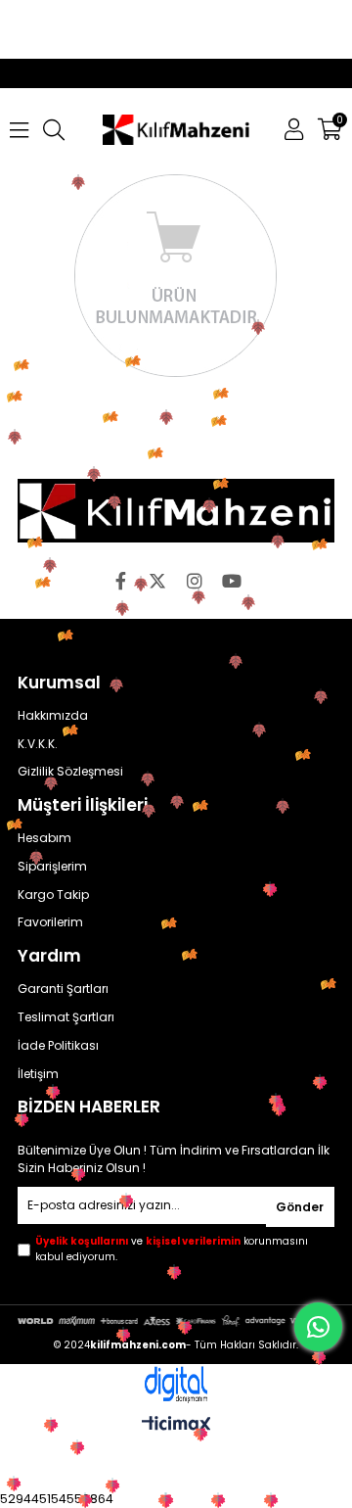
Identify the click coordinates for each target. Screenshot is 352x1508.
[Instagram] (194, 580)
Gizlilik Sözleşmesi (70, 771)
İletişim (38, 1074)
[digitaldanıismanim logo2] (176, 1385)
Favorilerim (50, 922)
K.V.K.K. (38, 744)
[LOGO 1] (176, 510)
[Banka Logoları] (176, 1320)
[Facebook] (120, 580)
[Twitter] (157, 580)
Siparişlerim (52, 866)
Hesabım (44, 838)
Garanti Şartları (63, 989)
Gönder (300, 1207)
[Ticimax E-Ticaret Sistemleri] (176, 1426)
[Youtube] (231, 580)
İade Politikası (58, 1046)
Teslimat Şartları (66, 1017)
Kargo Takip (53, 895)
